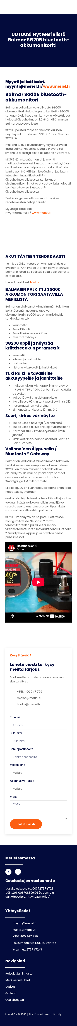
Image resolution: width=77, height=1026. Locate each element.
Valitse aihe (17, 765)
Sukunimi (16, 733)
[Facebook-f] (18, 872)
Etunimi (15, 717)
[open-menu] (67, 7)
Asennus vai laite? (22, 780)
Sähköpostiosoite (21, 749)
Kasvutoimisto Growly (48, 1014)
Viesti (13, 796)
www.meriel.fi (56, 86)
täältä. (34, 282)
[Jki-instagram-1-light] (8, 872)
